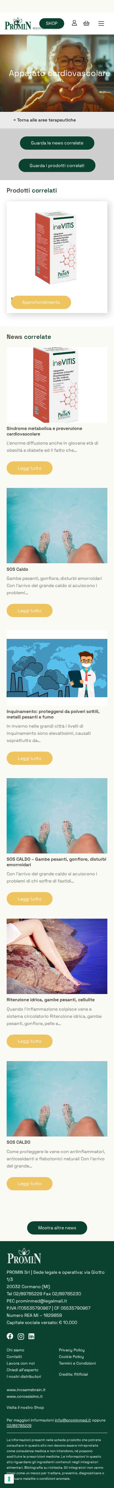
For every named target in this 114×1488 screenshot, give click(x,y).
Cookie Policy (71, 1356)
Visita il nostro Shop (25, 1407)
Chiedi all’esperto (22, 1369)
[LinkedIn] (31, 1336)
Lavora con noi (21, 1363)
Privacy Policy (72, 1349)
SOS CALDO (18, 1142)
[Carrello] (87, 23)
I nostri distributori (24, 1376)
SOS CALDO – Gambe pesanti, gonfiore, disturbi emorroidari (56, 861)
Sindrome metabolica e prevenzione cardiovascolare (44, 431)
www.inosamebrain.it (26, 1389)
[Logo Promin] (32, 23)
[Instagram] (21, 1336)
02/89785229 (27, 1294)
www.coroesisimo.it (25, 1396)
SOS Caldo (17, 569)
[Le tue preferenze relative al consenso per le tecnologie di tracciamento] (9, 1479)
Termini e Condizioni (77, 1363)
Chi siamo (15, 1349)
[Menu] (101, 23)
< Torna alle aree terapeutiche (44, 120)
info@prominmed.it (73, 1420)
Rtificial (81, 1374)
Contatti (14, 1356)
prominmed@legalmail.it (41, 1301)
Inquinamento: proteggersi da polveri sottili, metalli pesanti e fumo (53, 714)
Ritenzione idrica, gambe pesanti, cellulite (51, 1000)
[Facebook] (10, 1336)
